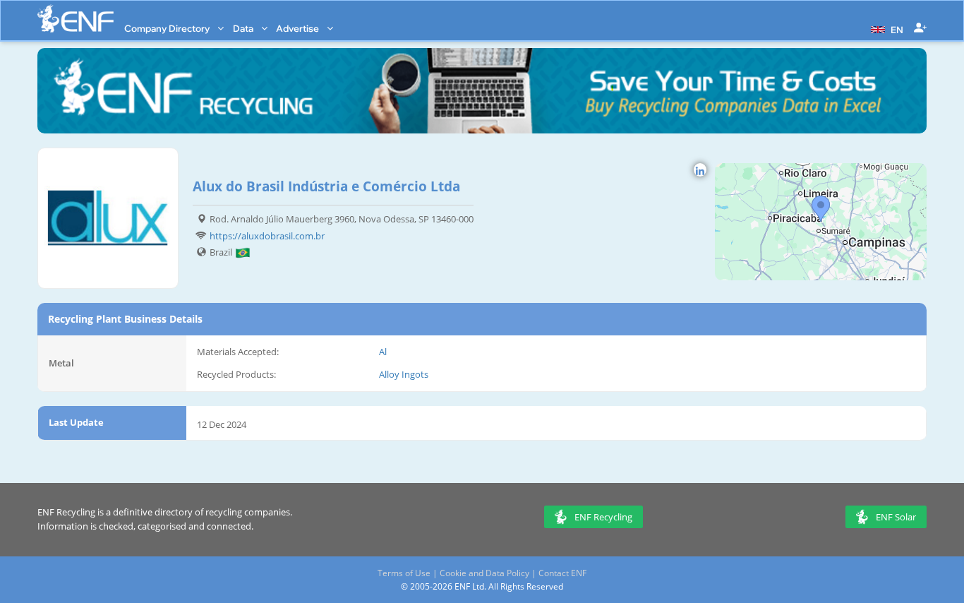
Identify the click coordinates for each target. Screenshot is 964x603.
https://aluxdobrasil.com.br (267, 235)
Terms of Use (404, 573)
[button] (885, 28)
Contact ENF (562, 573)
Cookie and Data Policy (484, 573)
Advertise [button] (298, 28)
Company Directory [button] (168, 28)
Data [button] (244, 28)
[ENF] (75, 18)
